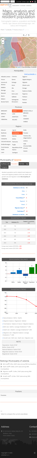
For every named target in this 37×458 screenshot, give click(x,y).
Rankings (28, 5)
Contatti (24, 1)
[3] (24, 210)
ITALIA (2, 30)
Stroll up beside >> (30, 74)
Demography (16, 5)
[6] (11, 371)
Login (27, 1)
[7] (10, 376)
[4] (8, 363)
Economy (23, 5)
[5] (9, 366)
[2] (24, 207)
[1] (24, 197)
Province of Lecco (18, 30)
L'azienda (18, 1)
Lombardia (9, 30)
